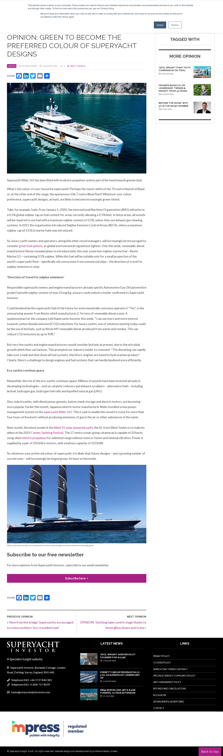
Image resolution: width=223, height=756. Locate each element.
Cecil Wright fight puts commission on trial (174, 69)
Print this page (77, 66)
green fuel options (31, 246)
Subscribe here (75, 578)
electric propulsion (34, 438)
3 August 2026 (109, 681)
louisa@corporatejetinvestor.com (30, 692)
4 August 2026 (109, 661)
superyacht (58, 412)
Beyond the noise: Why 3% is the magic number (173, 104)
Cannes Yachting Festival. (47, 432)
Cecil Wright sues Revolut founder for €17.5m (118, 656)
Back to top (210, 751)
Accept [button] (160, 24)
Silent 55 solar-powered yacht (73, 427)
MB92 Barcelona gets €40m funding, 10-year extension (117, 691)
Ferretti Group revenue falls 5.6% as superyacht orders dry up (120, 675)
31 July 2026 (108, 696)
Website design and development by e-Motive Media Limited (86, 751)
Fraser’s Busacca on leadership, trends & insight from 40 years (173, 88)
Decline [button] (175, 24)
